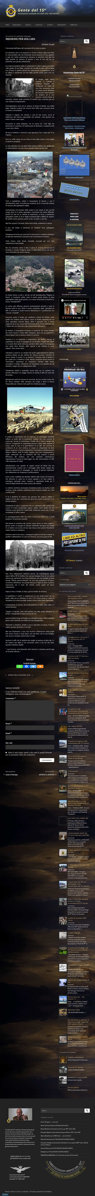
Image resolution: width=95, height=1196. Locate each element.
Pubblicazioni (73, 25)
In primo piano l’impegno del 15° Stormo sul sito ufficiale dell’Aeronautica (78, 950)
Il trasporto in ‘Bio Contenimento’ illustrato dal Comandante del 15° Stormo (78, 711)
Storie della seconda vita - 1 (20, 675)
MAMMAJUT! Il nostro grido (77, 1077)
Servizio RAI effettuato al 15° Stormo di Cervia (78, 787)
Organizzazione (17, 25)
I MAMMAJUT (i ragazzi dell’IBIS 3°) (78, 966)
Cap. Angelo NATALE (75, 726)
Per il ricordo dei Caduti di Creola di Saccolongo (77, 757)
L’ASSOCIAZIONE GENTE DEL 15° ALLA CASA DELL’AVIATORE (78, 834)
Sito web (9, 743)
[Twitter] (33, 666)
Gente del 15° (32, 10)
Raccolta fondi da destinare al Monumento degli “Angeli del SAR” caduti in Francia (78, 1022)
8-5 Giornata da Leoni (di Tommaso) (67, 1155)
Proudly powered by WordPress (41, 1191)
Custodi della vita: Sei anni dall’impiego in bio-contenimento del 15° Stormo (78, 884)
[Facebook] (26, 666)
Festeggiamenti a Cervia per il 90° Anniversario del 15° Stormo (78, 639)
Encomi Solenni (73, 1087)
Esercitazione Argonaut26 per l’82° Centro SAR (66, 1132)
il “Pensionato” (73, 771)
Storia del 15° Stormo (75, 1067)
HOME (7, 25)
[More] (40, 666)
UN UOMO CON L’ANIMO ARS (78, 818)
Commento (11, 698)
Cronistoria (50, 25)
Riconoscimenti (61, 25)
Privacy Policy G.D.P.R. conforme (16, 1191)
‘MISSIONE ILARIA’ (74, 1010)
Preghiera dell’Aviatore (76, 1057)
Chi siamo (27, 25)
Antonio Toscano (24, 36)
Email (9, 733)
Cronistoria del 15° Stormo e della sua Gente (78, 657)
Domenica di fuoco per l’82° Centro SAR (63, 1129)
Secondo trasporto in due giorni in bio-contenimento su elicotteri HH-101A (78, 803)
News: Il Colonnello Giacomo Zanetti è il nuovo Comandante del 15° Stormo (78, 901)
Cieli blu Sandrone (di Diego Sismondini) (56, 1125)
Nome (9, 724)
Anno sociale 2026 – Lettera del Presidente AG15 (77, 597)
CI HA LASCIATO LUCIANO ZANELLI (77, 691)
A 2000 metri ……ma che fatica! (78, 611)
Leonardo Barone (46, 1148)
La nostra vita (38, 25)
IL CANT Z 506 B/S (74, 933)
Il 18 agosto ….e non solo (51, 1122)
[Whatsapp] (19, 666)
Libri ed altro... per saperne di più (74, 550)
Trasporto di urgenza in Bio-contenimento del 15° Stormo (78, 742)
